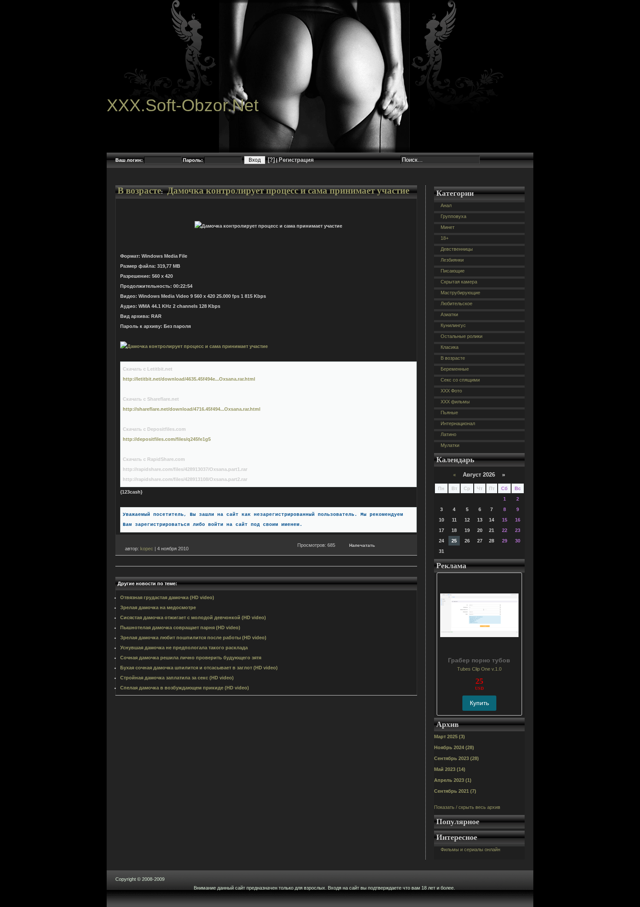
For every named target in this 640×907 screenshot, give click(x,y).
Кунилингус (453, 325)
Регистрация (296, 160)
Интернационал (458, 423)
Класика (449, 347)
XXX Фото (451, 390)
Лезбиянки (452, 260)
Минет (448, 227)
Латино (448, 434)
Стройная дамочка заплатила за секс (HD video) (177, 677)
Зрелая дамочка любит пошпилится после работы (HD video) (193, 637)
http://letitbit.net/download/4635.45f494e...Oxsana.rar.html (189, 379)
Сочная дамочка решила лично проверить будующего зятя (190, 657)
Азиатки (449, 314)
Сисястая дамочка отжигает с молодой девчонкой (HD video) (193, 617)
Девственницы (457, 249)
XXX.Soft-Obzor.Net (183, 105)
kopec (146, 548)
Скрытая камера (459, 281)
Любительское (456, 303)
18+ (444, 238)
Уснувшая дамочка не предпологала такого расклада (184, 647)
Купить (479, 702)
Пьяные (449, 412)
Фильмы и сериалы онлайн (470, 849)
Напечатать (362, 545)
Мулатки (450, 445)
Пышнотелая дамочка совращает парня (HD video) (180, 627)
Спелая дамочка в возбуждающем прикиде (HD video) (184, 687)
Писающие (453, 270)
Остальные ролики (461, 336)
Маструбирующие (460, 292)
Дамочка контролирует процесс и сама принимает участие (288, 190)
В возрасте (139, 190)
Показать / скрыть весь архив (467, 807)
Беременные (455, 369)
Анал (446, 205)
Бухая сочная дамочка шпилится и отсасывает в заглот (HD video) (199, 667)
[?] (271, 160)
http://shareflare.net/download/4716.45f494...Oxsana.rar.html (191, 409)
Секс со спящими (460, 379)
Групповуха (453, 216)
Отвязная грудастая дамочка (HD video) (167, 597)
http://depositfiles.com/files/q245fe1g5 (167, 439)
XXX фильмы (455, 401)
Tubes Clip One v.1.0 (479, 669)
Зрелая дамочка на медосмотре (158, 607)
